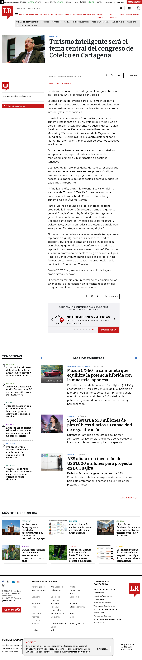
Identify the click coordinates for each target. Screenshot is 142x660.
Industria (10, 444)
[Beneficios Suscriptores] (129, 8)
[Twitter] (112, 75)
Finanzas (35, 607)
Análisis (73, 587)
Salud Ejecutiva (77, 623)
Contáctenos (99, 599)
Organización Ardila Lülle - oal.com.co (128, 646)
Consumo (36, 597)
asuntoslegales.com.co (12, 645)
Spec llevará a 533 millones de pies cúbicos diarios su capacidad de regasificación (99, 425)
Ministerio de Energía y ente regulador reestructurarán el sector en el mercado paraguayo (33, 531)
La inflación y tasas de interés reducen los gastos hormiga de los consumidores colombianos (128, 555)
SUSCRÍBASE (134, 2)
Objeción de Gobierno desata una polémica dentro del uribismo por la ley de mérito (128, 530)
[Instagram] (19, 582)
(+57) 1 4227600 (9, 600)
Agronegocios (38, 587)
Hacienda (10, 364)
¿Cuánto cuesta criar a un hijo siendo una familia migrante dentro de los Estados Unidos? (18, 411)
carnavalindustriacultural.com (15, 648)
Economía (74, 597)
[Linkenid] (14, 582)
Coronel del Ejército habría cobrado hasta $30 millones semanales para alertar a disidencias (80, 555)
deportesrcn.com (10, 652)
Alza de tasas (118, 22)
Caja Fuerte (56, 590)
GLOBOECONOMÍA (63, 14)
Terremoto (131, 22)
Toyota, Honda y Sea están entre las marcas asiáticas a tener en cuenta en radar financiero (19, 474)
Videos (54, 630)
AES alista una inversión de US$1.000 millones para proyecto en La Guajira (99, 463)
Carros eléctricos (81, 22)
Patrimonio (57, 22)
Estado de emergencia (27, 26)
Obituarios (55, 617)
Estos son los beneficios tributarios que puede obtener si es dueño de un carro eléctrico (19, 431)
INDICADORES (126, 14)
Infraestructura (57, 613)
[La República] (7, 16)
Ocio (72, 617)
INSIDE (136, 14)
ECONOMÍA (33, 14)
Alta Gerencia (57, 587)
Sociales (35, 630)
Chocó (46, 22)
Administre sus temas (15, 106)
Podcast (35, 623)
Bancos (25, 546)
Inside (72, 613)
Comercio (120, 546)
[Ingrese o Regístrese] (138, 8)
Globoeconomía (77, 607)
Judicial (120, 521)
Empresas (36, 603)
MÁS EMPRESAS (126, 498)
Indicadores (37, 613)
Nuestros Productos (102, 596)
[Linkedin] (119, 75)
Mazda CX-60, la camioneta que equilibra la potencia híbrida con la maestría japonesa (99, 375)
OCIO (52, 14)
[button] (51, 319)
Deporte (73, 521)
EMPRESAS (44, 14)
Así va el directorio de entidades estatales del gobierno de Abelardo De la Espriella (19, 390)
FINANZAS (23, 14)
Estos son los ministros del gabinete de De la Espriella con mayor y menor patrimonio (19, 371)
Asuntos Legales (39, 590)
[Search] (121, 8)
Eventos (73, 603)
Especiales (55, 603)
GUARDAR (133, 76)
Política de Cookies (79, 652)
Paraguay (26, 521)
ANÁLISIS (91, 14)
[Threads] (4, 586)
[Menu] (17, 14)
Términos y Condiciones (104, 606)
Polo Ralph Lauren (100, 22)
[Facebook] (106, 75)
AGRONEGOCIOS (79, 14)
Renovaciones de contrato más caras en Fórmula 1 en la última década (80, 528)
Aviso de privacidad (102, 603)
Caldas (67, 22)
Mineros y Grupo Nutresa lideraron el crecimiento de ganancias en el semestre (17, 452)
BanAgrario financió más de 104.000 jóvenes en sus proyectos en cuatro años (33, 555)
